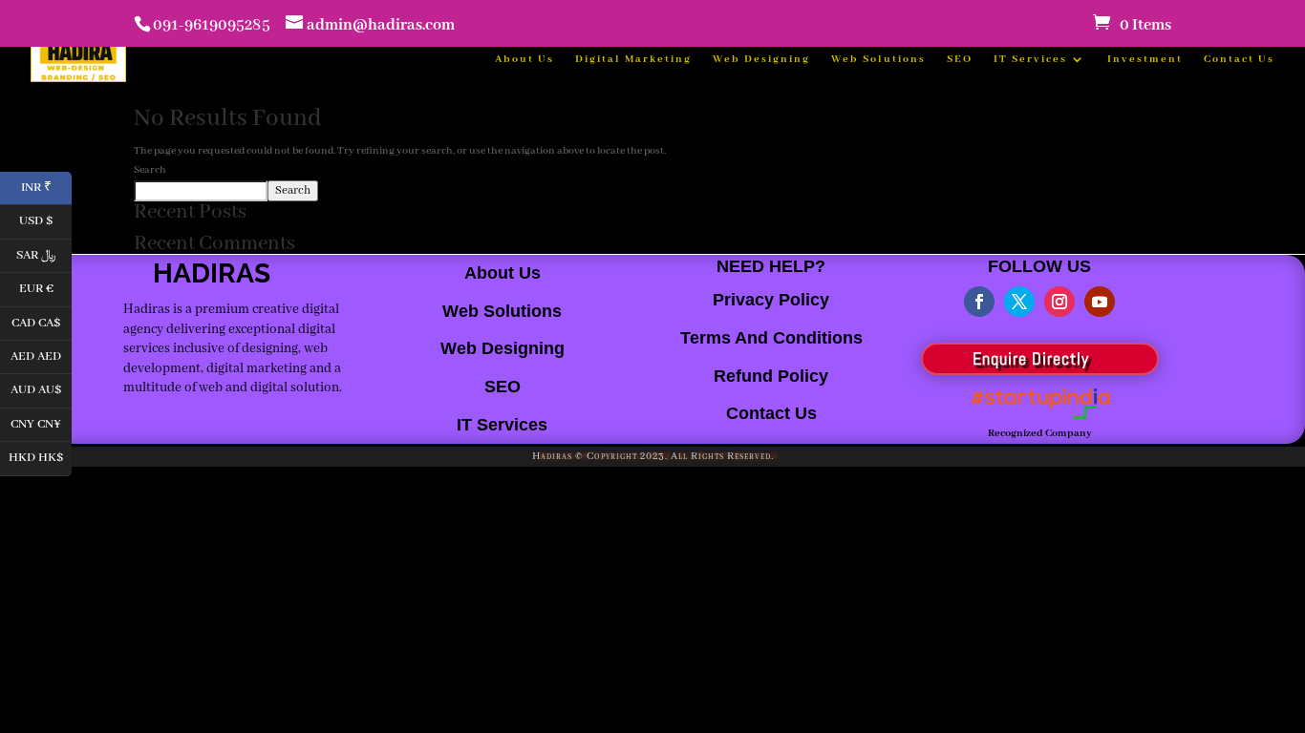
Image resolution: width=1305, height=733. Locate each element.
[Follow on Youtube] (1099, 301)
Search (150, 170)
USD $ (45, 220)
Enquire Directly (1031, 358)
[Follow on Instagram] (1059, 301)
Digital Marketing (633, 59)
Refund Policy (771, 376)
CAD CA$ (41, 321)
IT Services (1030, 59)
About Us (524, 59)
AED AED (41, 355)
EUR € (45, 288)
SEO (960, 59)
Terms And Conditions (771, 337)
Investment (1145, 59)
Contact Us (1239, 59)
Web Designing (761, 59)
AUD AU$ (41, 389)
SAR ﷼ (44, 253)
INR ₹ (46, 186)
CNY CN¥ (41, 422)
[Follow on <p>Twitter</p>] (1019, 301)
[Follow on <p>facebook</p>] (979, 301)
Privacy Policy (771, 299)
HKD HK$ (40, 457)
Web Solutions (878, 59)
